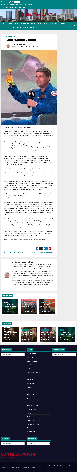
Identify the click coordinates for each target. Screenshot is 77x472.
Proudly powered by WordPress (8, 467)
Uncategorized (31, 431)
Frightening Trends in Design (46, 306)
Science (11, 7)
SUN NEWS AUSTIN (38, 14)
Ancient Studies (31, 353)
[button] (71, 25)
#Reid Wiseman (33, 46)
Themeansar (32, 467)
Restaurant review (32, 409)
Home (41, 465)
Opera (28, 398)
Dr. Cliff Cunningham (19, 44)
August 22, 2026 (10, 334)
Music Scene (23, 4)
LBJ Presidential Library (20, 7)
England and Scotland (33, 372)
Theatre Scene (4, 4)
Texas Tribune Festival (33, 420)
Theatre (63, 469)
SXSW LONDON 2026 (28, 305)
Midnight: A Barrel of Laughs (46, 334)
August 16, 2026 (66, 337)
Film (7, 7)
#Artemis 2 (25, 46)
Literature (29, 387)
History (2, 7)
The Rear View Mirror (33, 424)
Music (53, 469)
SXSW (13, 36)
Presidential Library (14, 4)
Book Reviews (7, 327)
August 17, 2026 (47, 337)
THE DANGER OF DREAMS (14, 252)
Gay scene (30, 379)
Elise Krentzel (28, 339)
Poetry (29, 402)
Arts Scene (30, 4)
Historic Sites (30, 383)
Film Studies (30, 376)
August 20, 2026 (28, 337)
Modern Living (44, 302)
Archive (48, 465)
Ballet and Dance (32, 361)
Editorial (29, 368)
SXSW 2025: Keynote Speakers (41, 252)
